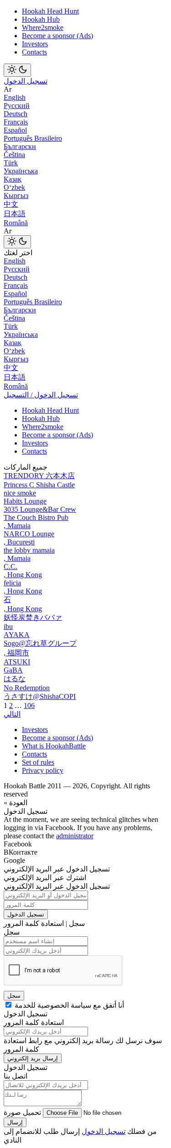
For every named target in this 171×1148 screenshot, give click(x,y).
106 (29, 705)
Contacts (34, 52)
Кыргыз (16, 195)
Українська (21, 171)
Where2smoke (42, 27)
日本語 (15, 214)
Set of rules (38, 762)
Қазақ (12, 179)
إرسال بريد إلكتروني (32, 1058)
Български (20, 146)
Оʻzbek (14, 187)
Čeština (14, 154)
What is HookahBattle (54, 746)
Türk (11, 163)
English (15, 97)
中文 (11, 204)
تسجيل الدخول (25, 81)
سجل (14, 995)
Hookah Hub (41, 19)
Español (15, 130)
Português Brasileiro (33, 138)
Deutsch (15, 114)
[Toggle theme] (17, 70)
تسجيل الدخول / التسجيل (41, 395)
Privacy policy (42, 770)
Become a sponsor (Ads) (57, 36)
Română (16, 223)
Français (16, 122)
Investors (35, 44)
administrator (74, 836)
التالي (12, 714)
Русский (17, 105)
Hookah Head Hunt (50, 11)
